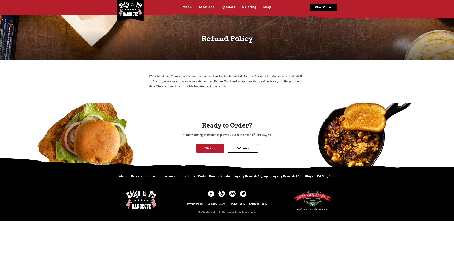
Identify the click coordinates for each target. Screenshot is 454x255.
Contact (151, 176)
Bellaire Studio (247, 212)
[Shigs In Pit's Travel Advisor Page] (232, 192)
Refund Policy (237, 203)
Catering (249, 7)
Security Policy (216, 203)
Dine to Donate (219, 176)
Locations (206, 7)
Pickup (210, 148)
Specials (228, 7)
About (123, 176)
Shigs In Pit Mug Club (320, 176)
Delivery (243, 148)
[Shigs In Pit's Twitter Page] (243, 192)
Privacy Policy (195, 203)
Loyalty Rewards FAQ (286, 176)
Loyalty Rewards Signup (250, 176)
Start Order (323, 7)
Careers (136, 176)
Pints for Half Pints (192, 176)
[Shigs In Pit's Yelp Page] (221, 192)
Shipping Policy (258, 203)
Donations (167, 176)
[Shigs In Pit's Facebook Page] (211, 192)
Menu (187, 7)
